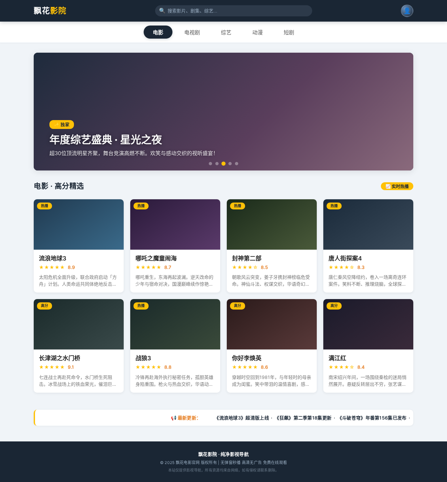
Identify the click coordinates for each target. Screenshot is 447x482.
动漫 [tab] (257, 32)
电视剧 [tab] (192, 32)
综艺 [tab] (226, 32)
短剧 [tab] (289, 32)
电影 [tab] (158, 32)
